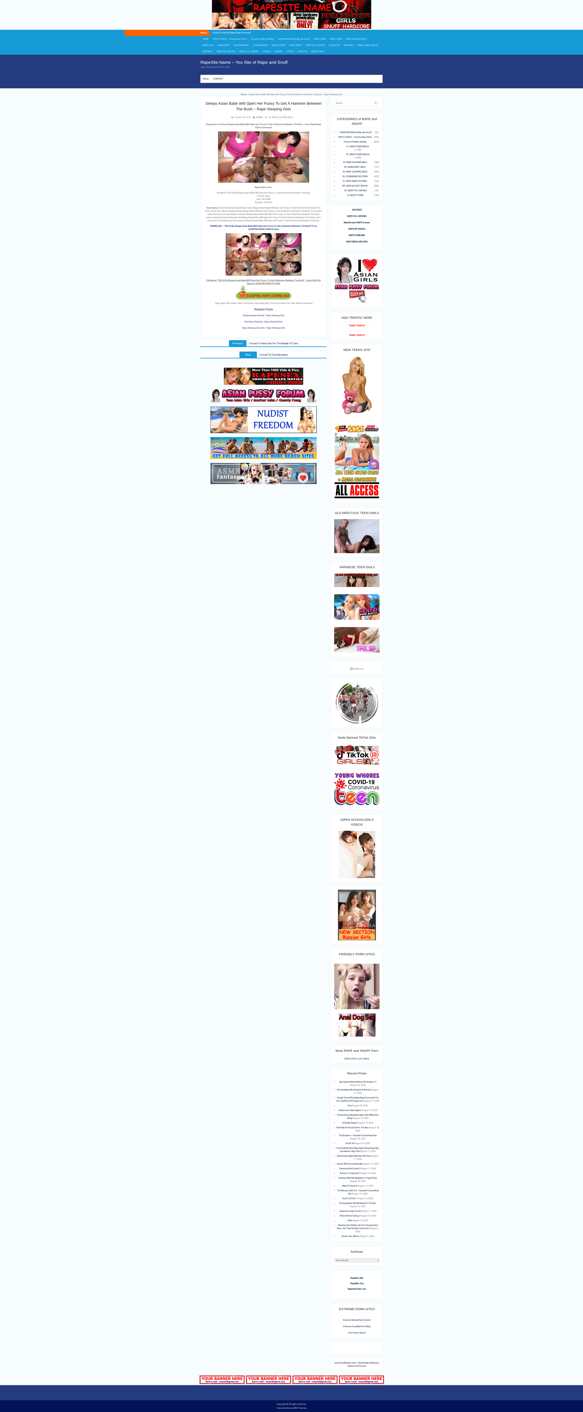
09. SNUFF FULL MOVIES (355, 190)
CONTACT (218, 78)
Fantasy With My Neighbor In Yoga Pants (358, 1178)
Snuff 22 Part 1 (349, 1198)
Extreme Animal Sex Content (357, 1320)
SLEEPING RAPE (241, 45)
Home (206, 78)
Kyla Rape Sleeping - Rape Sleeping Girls (263, 321)
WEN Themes (299, 1408)
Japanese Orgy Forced (350, 1211)
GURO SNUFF (295, 45)
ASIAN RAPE (223, 45)
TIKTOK (289, 51)
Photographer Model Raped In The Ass (357, 1203)
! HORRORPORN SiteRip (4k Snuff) (294, 39)
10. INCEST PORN (355, 195)
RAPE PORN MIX (357, 235)
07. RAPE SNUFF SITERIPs (355, 181)
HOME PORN (317, 51)
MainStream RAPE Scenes (357, 222)
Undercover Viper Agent (349, 1110)
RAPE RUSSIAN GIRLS (356, 39)
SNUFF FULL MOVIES (315, 45)
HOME (206, 39)
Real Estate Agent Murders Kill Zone (354, 1156)
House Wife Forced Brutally (350, 1164)
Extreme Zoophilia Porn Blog (356, 1326)
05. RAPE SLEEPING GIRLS (281, 117)
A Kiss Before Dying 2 (350, 1216)
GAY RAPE (208, 51)
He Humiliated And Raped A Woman (354, 1090)
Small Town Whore (350, 1236)
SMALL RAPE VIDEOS (367, 45)
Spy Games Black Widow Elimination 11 (358, 1082)
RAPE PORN (320, 39)
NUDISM (278, 51)
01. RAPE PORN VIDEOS (357, 146)
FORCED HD (334, 45)
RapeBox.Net (356, 1278)
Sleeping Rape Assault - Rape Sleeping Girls (263, 315)
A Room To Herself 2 (350, 1173)
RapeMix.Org (356, 1283)
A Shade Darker (349, 1123)
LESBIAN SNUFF (260, 45)
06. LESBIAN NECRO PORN (355, 176)
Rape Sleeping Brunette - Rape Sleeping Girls (263, 328)
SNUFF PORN (336, 39)
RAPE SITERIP (278, 45)
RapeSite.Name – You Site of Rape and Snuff (244, 62)
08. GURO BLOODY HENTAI (355, 186)
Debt (350, 1220)
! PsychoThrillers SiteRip (262, 39)
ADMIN (259, 117)
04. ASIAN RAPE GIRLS (355, 167)
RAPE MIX (348, 45)
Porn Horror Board (357, 1333)
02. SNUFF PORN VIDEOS (358, 154)
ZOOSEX (266, 51)
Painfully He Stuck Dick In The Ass (352, 1127)
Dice (350, 1105)
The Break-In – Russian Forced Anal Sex (358, 1135)
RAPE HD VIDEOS (356, 229)
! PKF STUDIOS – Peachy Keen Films (230, 39)
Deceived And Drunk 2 (349, 1168)
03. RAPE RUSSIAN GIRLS (355, 162)
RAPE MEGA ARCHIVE (357, 241)
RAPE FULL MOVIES (226, 51)
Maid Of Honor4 (349, 1186)
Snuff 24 (350, 1143)
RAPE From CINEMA (248, 51)
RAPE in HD (208, 45)
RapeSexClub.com (357, 1289)
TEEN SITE (302, 51)
